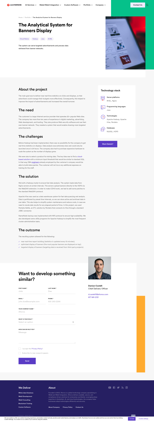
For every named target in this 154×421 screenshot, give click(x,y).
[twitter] (118, 388)
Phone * (50, 298)
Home (21, 17)
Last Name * (52, 288)
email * (21, 298)
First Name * (23, 288)
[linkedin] (127, 388)
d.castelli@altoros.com (98, 294)
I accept (131, 418)
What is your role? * (26, 319)
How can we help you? (26, 329)
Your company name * (26, 309)
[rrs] (123, 388)
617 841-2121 (93, 297)
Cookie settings (143, 418)
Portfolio (87, 5)
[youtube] (109, 388)
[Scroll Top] (133, 416)
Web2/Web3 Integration (49, 5)
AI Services (29, 5)
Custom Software (71, 5)
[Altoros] (14, 5)
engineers (35, 162)
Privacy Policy (37, 348)
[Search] (147, 5)
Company (99, 5)
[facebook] (114, 388)
